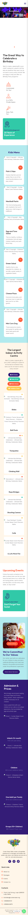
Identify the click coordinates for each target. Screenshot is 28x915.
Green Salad (11, 263)
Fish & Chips (11, 171)
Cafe (14, 533)
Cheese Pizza (11, 293)
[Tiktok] (18, 861)
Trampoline (14, 451)
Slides (14, 410)
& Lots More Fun (14, 554)
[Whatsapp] (24, 911)
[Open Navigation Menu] (25, 3)
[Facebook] (9, 861)
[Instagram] (14, 861)
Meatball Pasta (12, 201)
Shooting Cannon (14, 512)
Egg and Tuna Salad (11, 232)
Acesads (17, 912)
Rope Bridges (14, 492)
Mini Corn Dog (12, 323)
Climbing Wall (14, 471)
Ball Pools (14, 430)
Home (9, 13)
